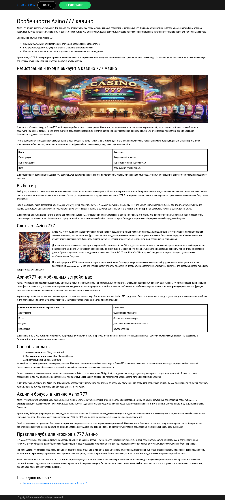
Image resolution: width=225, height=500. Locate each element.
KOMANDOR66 (26, 5)
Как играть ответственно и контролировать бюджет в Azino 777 (55, 483)
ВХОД (47, 5)
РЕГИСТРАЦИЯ (75, 5)
